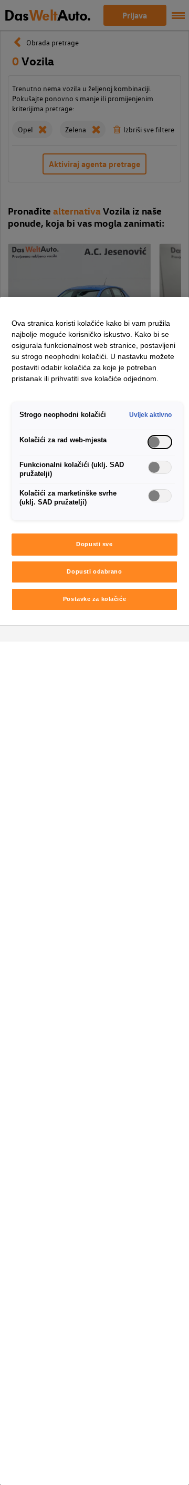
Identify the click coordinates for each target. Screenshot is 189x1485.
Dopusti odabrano (94, 571)
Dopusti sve (94, 544)
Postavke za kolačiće (94, 599)
